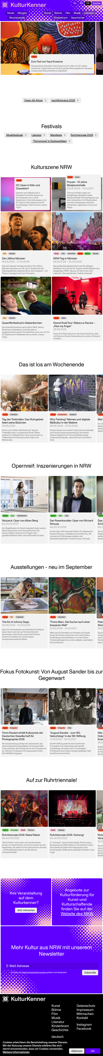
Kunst (47, 13)
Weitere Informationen (16, 1052)
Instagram (84, 1025)
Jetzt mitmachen (26, 910)
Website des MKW (77, 913)
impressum (85, 1010)
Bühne (58, 13)
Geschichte (77, 18)
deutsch (58, 1037)
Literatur (89, 13)
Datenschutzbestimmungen (34, 972)
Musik (77, 13)
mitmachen (85, 1014)
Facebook (84, 1029)
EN (81, 3)
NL (75, 3)
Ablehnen (76, 1051)
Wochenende (17, 18)
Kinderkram (61, 18)
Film (67, 13)
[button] (99, 51)
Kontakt (82, 1018)
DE (87, 3)
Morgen (22, 13)
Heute (10, 13)
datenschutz (86, 1006)
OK (93, 1051)
